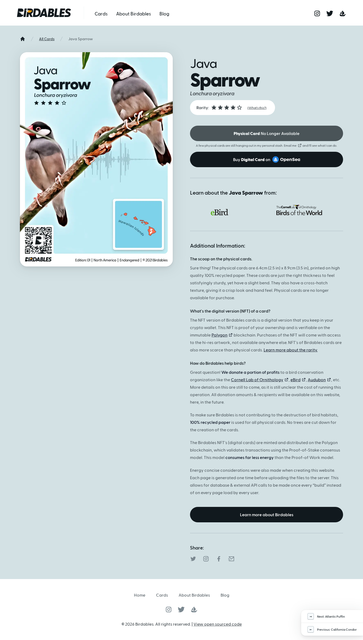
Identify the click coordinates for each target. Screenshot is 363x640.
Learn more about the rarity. (291, 349)
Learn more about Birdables (266, 514)
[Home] (22, 39)
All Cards (46, 38)
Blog (164, 13)
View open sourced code (217, 623)
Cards (101, 13)
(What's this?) (257, 107)
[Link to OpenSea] (194, 609)
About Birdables (133, 13)
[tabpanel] (266, 369)
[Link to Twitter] (181, 609)
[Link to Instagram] (168, 609)
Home (139, 594)
